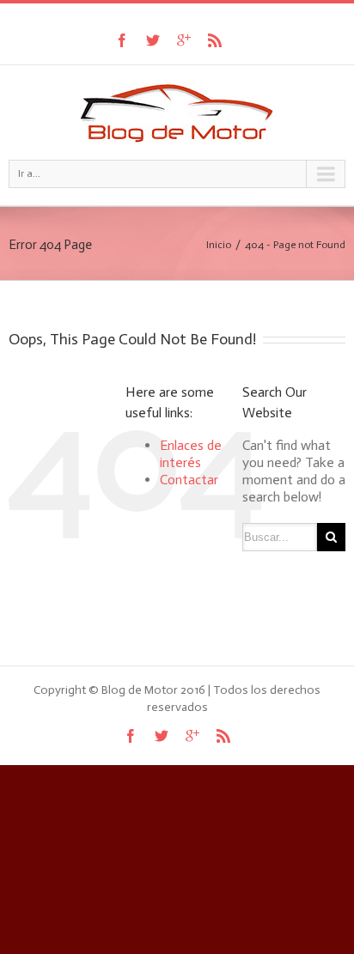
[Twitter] (153, 40)
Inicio (218, 245)
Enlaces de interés (191, 454)
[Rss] (215, 40)
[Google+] (184, 40)
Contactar (189, 479)
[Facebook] (122, 40)
